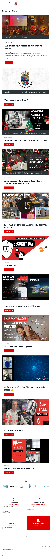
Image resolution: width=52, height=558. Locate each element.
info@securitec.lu (8, 528)
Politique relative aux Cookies (8, 553)
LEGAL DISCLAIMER (46, 546)
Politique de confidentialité (8, 549)
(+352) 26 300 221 (7, 527)
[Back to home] (8, 3)
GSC (36, 546)
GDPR (39, 546)
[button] (47, 3)
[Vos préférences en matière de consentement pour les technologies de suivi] (2, 555)
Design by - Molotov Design (43, 547)
